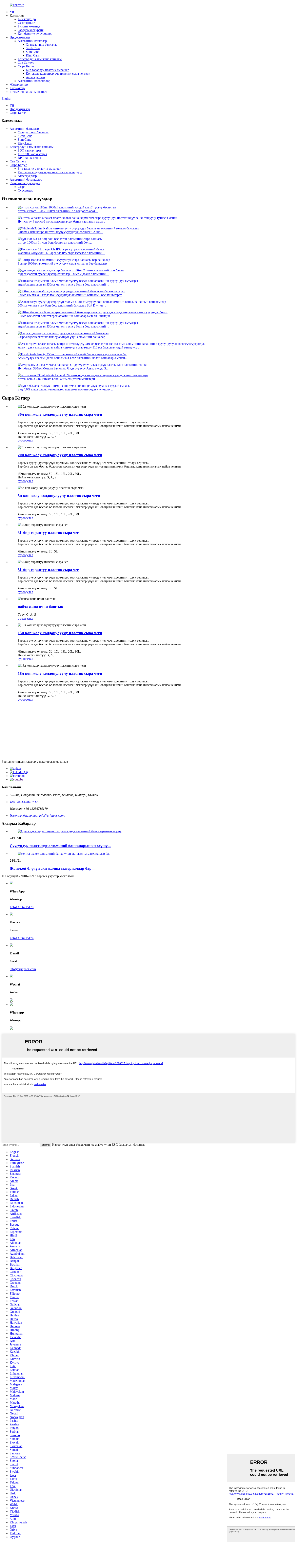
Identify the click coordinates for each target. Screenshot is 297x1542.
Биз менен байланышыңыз (28, 91)
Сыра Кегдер (26, 66)
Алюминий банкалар (32, 41)
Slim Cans (32, 51)
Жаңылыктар (19, 84)
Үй (12, 12)
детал (29, 440)
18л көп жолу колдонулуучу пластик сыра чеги (60, 673)
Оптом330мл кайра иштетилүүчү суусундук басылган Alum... (60, 232)
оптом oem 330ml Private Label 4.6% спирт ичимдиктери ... (58, 379)
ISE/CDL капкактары (32, 154)
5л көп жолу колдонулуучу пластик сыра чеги (59, 496)
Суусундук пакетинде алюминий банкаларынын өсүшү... (60, 846)
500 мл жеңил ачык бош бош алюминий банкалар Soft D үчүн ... (62, 305)
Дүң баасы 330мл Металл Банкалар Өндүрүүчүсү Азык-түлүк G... (63, 368)
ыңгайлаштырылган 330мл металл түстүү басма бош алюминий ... (63, 284)
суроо (22, 440)
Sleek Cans (33, 48)
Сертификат (26, 22)
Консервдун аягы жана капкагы (40, 59)
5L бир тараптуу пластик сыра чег (48, 570)
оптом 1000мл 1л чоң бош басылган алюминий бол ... (55, 242)
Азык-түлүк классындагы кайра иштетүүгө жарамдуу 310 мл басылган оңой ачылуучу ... (79, 347)
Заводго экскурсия (30, 30)
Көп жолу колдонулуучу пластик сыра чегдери (58, 73)
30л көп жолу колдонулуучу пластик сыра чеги (60, 414)
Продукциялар (20, 37)
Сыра (21, 186)
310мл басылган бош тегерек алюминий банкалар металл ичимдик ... (65, 316)
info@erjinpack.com (23, 969)
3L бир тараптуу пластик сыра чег (48, 532)
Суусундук (25, 190)
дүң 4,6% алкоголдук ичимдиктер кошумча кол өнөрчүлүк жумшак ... (66, 389)
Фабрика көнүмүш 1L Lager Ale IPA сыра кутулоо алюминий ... (61, 253)
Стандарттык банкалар (41, 44)
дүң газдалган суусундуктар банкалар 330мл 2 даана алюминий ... (63, 274)
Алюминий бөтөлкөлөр (34, 81)
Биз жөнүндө (27, 19)
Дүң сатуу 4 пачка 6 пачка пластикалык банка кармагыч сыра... (61, 221)
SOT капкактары (29, 150)
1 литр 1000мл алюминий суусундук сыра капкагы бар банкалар (62, 263)
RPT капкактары (29, 157)
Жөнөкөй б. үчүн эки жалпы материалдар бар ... (53, 868)
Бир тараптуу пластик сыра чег (47, 70)
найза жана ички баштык (40, 607)
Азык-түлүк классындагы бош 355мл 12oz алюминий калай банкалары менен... (72, 358)
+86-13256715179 (22, 907)
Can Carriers (26, 62)
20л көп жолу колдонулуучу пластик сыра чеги (60, 455)
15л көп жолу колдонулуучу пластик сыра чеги (60, 633)
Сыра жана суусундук (25, 183)
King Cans (33, 55)
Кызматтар (17, 88)
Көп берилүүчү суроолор (35, 33)
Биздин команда (29, 26)
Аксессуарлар (35, 77)
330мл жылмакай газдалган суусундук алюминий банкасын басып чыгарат (70, 295)
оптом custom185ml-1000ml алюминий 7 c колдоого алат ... (58, 211)
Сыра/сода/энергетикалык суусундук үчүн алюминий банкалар (61, 337)
